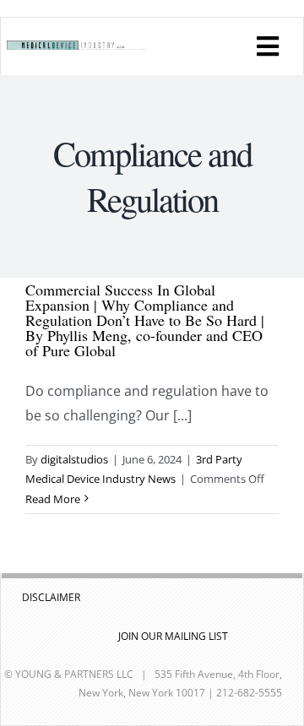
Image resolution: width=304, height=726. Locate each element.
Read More (52, 499)
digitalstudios (74, 459)
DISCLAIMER (51, 597)
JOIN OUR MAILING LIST (173, 636)
